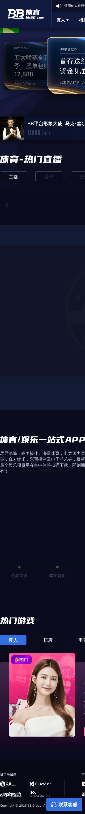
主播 (13, 177)
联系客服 (68, 804)
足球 (49, 177)
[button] (7, 205)
